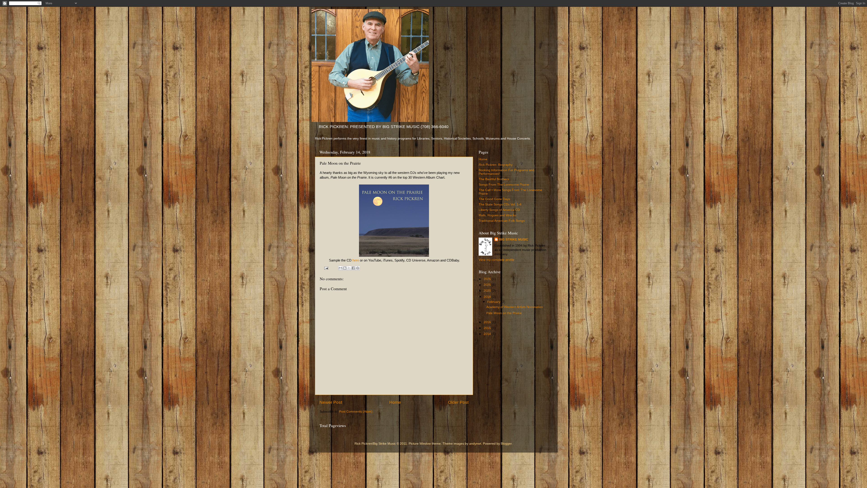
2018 (488, 297)
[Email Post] (326, 268)
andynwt (475, 443)
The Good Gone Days (494, 199)
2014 (488, 334)
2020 (488, 290)
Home (395, 402)
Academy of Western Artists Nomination (514, 307)
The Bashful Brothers (494, 179)
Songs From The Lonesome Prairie (504, 184)
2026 (488, 279)
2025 (488, 285)
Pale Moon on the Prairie (504, 313)
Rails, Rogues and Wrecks (497, 215)
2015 (488, 328)
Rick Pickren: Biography (496, 164)
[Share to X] (349, 268)
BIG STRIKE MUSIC (513, 239)
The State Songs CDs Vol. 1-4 (500, 204)
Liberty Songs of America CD (499, 210)
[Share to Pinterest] (357, 268)
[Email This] (340, 268)
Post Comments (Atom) (356, 411)
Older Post (458, 402)
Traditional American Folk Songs (502, 220)
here (355, 260)
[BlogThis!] (345, 268)
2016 (488, 322)
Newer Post (330, 402)
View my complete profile (496, 260)
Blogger (506, 443)
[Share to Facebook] (353, 268)
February (494, 302)
